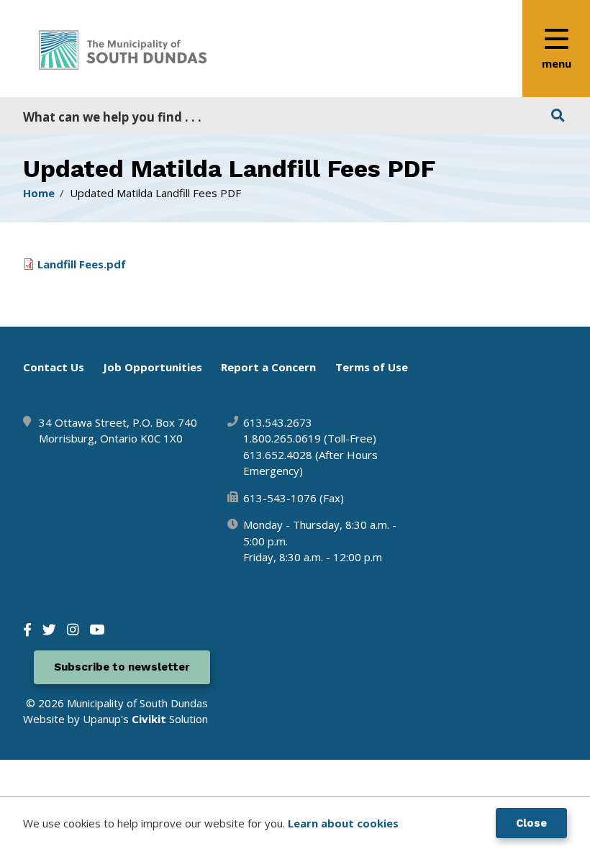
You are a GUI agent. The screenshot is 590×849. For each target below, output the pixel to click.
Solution (170, 719)
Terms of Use (371, 367)
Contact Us (53, 367)
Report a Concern (268, 367)
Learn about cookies (343, 823)
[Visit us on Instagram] (72, 629)
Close (531, 823)
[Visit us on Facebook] (27, 629)
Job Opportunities (152, 367)
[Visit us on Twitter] (49, 629)
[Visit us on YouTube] (96, 629)
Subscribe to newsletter (122, 666)
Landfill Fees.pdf (81, 264)
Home (39, 193)
